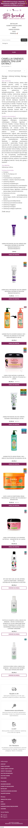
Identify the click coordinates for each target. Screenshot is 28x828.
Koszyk (16, 10)
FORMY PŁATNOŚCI (5, 766)
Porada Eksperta (14, 29)
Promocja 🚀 (14, 33)
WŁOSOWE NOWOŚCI (6, 784)
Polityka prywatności (7, 773)
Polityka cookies (5, 775)
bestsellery (4, 788)
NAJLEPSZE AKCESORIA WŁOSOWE (9, 791)
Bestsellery (14, 23)
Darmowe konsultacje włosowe (9, 806)
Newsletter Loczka (6, 799)
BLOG (2, 801)
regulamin (8, 823)
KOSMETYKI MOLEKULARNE (7, 786)
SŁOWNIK (3, 804)
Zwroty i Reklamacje (6, 771)
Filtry (14, 52)
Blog (14, 31)
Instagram (4, 817)
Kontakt (3, 764)
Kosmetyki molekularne (14, 25)
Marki (14, 27)
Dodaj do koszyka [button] (14, 254)
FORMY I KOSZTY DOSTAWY (7, 768)
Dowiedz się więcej (14, 588)
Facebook (4, 815)
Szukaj (24, 40)
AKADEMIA (3, 808)
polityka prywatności (17, 823)
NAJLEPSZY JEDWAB (5, 793)
